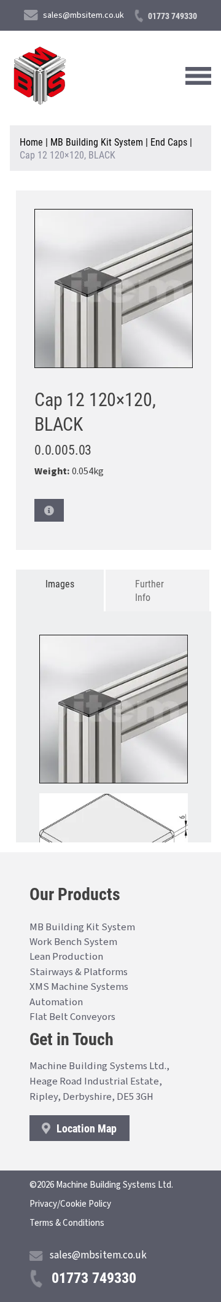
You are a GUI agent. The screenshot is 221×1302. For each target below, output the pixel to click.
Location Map (85, 1128)
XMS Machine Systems (78, 987)
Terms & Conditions (66, 1223)
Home (31, 141)
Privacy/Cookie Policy (70, 1204)
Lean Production (66, 957)
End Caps (168, 141)
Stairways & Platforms (78, 972)
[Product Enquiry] (49, 510)
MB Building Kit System (96, 141)
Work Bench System (73, 942)
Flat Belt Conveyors (72, 1017)
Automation (56, 1002)
